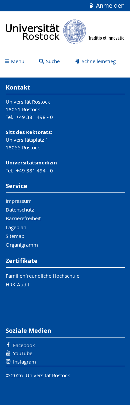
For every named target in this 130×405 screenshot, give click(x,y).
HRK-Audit (17, 284)
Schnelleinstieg (99, 61)
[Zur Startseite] (65, 31)
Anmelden (109, 5)
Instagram (24, 361)
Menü (17, 61)
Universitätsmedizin (31, 162)
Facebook (24, 345)
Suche (53, 61)
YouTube (22, 353)
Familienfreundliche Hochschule (42, 275)
